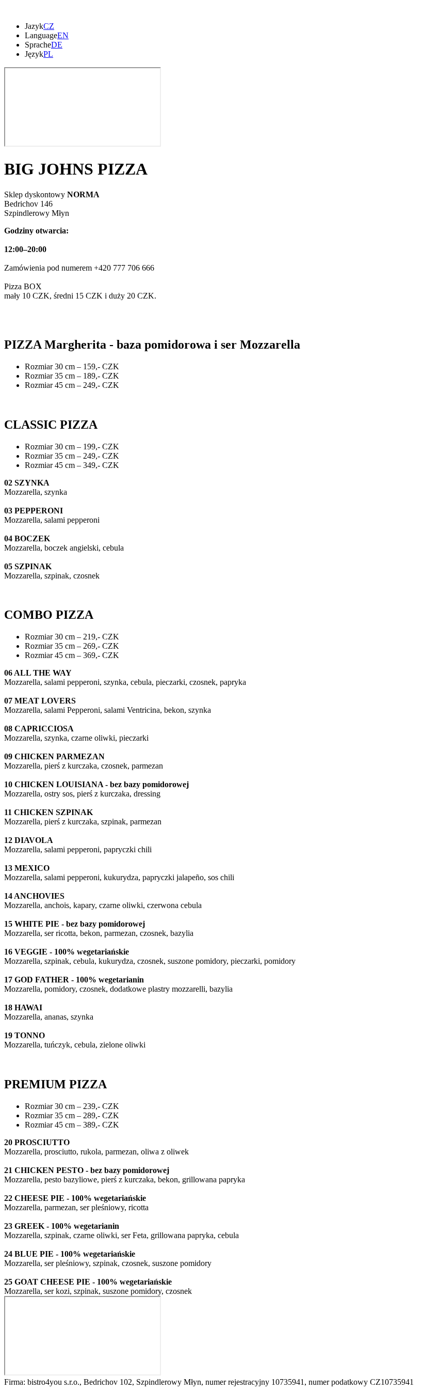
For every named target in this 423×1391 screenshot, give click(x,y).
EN (63, 35)
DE (56, 44)
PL (48, 54)
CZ (48, 26)
